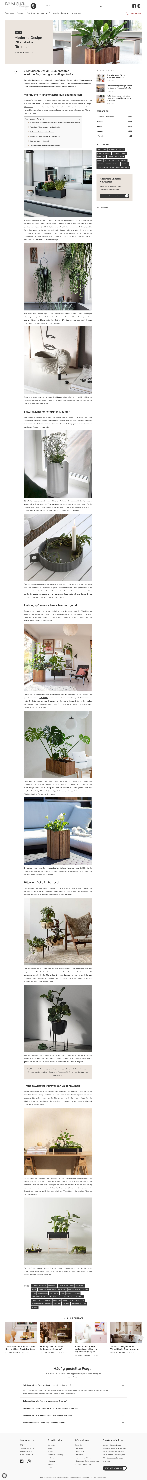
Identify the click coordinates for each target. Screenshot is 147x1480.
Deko (72, 1286)
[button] (4, 1475)
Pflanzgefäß (64, 1296)
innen (34, 1293)
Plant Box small (30, 230)
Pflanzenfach (52, 1296)
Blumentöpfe (63, 1286)
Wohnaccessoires (122, 167)
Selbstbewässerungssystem (42, 1304)
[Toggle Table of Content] (77, 119)
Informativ (76, 13)
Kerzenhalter (43, 1293)
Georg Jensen (119, 157)
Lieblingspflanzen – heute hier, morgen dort (45, 136)
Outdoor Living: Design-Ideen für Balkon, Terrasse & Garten (119, 87)
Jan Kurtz (115, 160)
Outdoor (116, 164)
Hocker (100, 160)
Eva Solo (116, 153)
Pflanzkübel (36, 1300)
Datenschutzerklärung (83, 1458)
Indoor (85, 1289)
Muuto (108, 164)
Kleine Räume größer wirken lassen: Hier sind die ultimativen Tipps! (86, 1349)
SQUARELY (44, 698)
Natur (68, 1293)
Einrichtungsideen (103, 153)
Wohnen (35, 1307)
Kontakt (50, 1467)
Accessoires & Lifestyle (48, 13)
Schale (65, 1300)
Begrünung (52, 1286)
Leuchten (100, 164)
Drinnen (20, 13)
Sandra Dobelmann (14, 1353)
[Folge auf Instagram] (138, 6)
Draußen (30, 13)
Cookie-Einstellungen (83, 1464)
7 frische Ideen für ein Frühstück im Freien (116, 76)
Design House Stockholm (47, 1289)
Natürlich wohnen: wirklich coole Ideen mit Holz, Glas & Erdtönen (119, 98)
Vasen (112, 167)
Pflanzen (76, 1293)
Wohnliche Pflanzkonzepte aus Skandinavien (45, 127)
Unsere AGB (79, 1451)
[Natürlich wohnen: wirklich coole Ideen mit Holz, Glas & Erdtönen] (100, 99)
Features (65, 13)
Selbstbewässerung (77, 1300)
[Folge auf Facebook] (134, 6)
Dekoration (80, 1286)
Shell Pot (56, 397)
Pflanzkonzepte (77, 1296)
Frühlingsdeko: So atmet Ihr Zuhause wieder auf (51, 1347)
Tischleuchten (102, 167)
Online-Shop (136, 13)
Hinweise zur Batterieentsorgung (87, 1461)
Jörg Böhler (21, 52)
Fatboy (123, 153)
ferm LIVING (37, 104)
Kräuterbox (54, 1293)
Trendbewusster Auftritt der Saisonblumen (45, 146)
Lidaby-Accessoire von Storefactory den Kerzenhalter (53, 594)
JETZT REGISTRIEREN (113, 1468)
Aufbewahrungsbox (39, 1286)
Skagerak (125, 164)
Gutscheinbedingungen (115, 1458)
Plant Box (57, 1300)
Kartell (124, 160)
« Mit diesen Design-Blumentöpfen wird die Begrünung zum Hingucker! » (55, 122)
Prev (141, 1337)
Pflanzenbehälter (38, 1296)
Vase (84, 1304)
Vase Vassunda (53, 504)
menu (62, 1293)
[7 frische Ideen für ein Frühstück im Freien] (100, 78)
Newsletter (79, 1448)
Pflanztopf (47, 1300)
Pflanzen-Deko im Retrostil (39, 141)
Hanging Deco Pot (74, 1289)
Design (34, 1289)
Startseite (9, 13)
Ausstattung (102, 149)
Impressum (79, 1455)
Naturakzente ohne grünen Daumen (42, 132)
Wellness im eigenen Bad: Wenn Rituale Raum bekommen (125, 1347)
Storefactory (28, 501)
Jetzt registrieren (114, 196)
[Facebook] (16, 71)
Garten (110, 157)
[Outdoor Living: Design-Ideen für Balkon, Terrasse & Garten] (100, 88)
